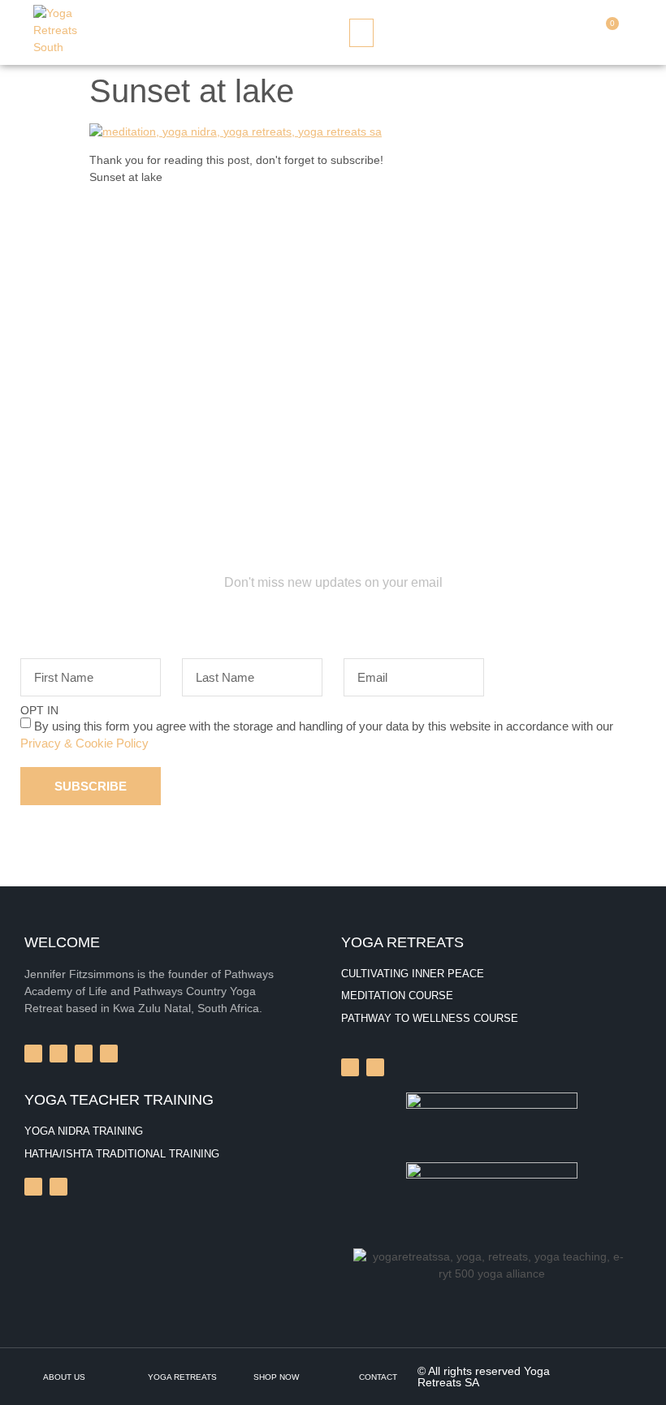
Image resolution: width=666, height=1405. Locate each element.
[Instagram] (350, 1067)
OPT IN (39, 710)
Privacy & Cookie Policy (84, 742)
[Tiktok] (33, 1187)
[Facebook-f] (33, 1053)
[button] (361, 33)
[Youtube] (58, 1187)
